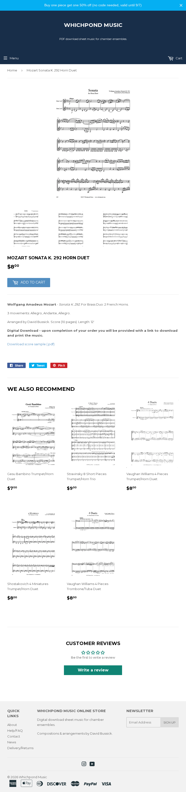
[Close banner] (181, 5)
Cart (178, 58)
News (11, 742)
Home (12, 70)
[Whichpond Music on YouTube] (92, 765)
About (12, 725)
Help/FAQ (15, 730)
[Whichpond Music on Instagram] (84, 765)
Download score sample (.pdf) (30, 344)
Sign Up (169, 722)
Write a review (93, 670)
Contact (13, 736)
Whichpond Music (93, 25)
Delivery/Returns (20, 748)
